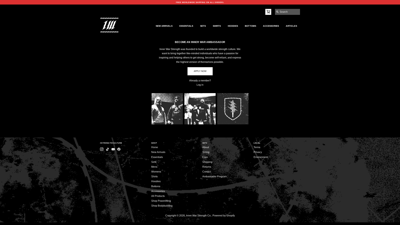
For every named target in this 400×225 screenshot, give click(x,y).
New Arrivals (164, 26)
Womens (156, 171)
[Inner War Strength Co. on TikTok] (107, 149)
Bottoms (250, 26)
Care (205, 157)
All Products (158, 196)
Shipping (207, 162)
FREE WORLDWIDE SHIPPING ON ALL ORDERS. (200, 2)
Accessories (271, 26)
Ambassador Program (214, 176)
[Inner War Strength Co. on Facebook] (113, 149)
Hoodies (233, 26)
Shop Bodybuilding (161, 205)
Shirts (217, 26)
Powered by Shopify (223, 215)
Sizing (205, 152)
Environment (261, 157)
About (205, 147)
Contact (206, 171)
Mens (154, 166)
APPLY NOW (200, 71)
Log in (200, 84)
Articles (291, 26)
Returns (206, 166)
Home (154, 147)
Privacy (258, 152)
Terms (257, 147)
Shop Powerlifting (161, 201)
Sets (203, 26)
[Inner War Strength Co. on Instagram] (102, 149)
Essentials (186, 26)
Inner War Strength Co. (198, 215)
